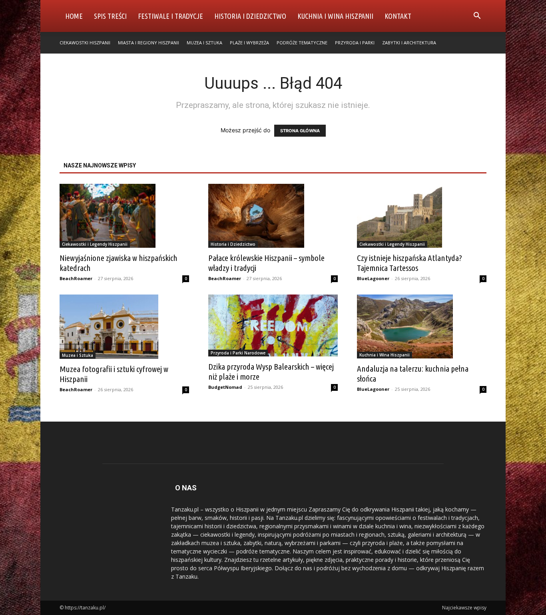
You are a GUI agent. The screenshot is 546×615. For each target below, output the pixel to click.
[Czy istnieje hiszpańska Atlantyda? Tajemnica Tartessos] (421, 216)
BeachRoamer (76, 278)
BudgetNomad (225, 387)
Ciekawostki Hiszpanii (85, 43)
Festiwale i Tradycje (170, 16)
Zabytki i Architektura (409, 43)
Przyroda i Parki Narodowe (238, 353)
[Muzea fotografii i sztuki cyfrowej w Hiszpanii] (124, 327)
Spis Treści (110, 16)
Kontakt (398, 16)
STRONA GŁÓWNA (300, 130)
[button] (476, 16)
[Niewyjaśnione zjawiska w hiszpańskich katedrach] (124, 216)
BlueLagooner (373, 278)
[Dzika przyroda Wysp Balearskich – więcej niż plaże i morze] (273, 325)
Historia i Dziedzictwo (250, 16)
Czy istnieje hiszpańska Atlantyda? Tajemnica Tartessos (409, 263)
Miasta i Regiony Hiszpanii (148, 43)
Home (74, 16)
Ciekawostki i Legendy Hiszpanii (95, 244)
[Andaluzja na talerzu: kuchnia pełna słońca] (421, 326)
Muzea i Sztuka (204, 43)
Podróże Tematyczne (302, 43)
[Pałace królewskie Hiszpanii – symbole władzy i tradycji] (273, 216)
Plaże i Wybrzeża (249, 43)
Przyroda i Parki (355, 43)
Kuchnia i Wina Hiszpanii (335, 16)
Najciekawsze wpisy (464, 607)
